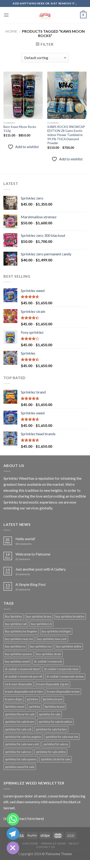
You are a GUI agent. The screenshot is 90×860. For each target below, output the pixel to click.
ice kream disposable (18, 684)
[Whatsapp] (13, 819)
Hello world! (25, 538)
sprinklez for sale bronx (19, 722)
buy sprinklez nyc (41, 646)
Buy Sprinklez (13, 616)
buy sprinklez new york (52, 639)
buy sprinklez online (68, 646)
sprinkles (32, 699)
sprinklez (34, 706)
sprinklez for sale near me (61, 737)
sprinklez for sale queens (21, 759)
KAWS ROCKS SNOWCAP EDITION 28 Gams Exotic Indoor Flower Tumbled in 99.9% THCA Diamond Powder (66, 135)
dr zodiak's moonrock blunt (22, 669)
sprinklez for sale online (51, 752)
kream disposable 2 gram (52, 684)
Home (11, 31)
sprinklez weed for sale (19, 767)
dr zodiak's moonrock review (65, 676)
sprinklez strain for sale (55, 759)
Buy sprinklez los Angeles (21, 631)
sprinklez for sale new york (22, 744)
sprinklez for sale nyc (18, 752)
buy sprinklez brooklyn (69, 616)
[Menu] (6, 15)
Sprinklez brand (55, 706)
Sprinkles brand (52, 699)
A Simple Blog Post (30, 584)
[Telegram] (13, 833)
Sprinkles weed (14, 706)
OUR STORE (30, 843)
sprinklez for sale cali (18, 729)
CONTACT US (45, 847)
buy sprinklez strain (48, 654)
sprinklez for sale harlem (51, 729)
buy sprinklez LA (41, 624)
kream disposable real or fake (24, 691)
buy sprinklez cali (16, 624)
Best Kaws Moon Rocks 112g (19, 129)
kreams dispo (13, 699)
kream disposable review (63, 691)
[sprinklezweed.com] (45, 15)
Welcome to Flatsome (32, 554)
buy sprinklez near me (19, 639)
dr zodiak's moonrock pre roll (23, 676)
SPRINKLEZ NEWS (53, 843)
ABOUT (74, 843)
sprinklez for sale (49, 714)
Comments (23, 543)
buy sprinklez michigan (56, 631)
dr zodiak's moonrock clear (61, 669)
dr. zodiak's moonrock (48, 661)
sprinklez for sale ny (56, 744)
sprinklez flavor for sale (20, 714)
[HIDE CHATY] (13, 848)
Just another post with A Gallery (40, 569)
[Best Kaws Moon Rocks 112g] (23, 95)
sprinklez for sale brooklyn (55, 722)
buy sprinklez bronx (38, 616)
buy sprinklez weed (17, 661)
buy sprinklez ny (15, 646)
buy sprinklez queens (18, 654)
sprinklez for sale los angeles (23, 737)
